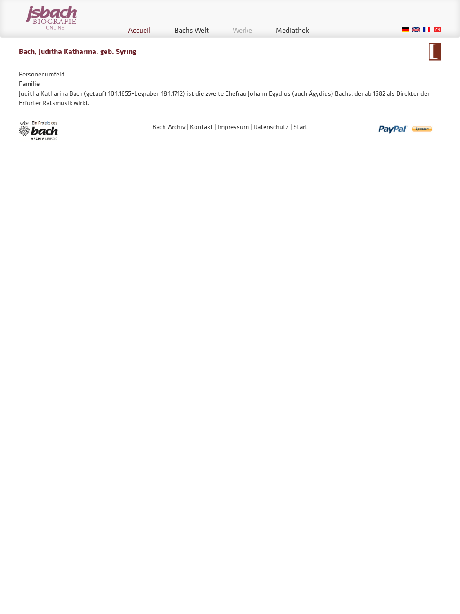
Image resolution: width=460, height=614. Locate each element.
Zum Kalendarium (434, 52)
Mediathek (292, 30)
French (426, 29)
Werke (242, 30)
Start (300, 126)
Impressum (233, 126)
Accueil (139, 30)
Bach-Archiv (169, 126)
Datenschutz (271, 126)
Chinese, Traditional (437, 29)
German (405, 29)
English (416, 29)
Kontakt (201, 126)
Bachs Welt (191, 30)
